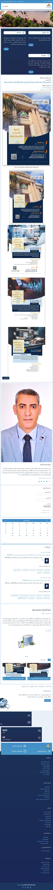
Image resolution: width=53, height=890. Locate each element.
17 (12, 530)
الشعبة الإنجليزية (14, 595)
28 (33, 535)
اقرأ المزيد (47, 700)
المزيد (31, 45)
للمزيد (48, 630)
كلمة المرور (48, 498)
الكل (49, 659)
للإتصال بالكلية (17, 746)
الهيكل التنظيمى (46, 766)
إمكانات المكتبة (46, 864)
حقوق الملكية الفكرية (44, 868)
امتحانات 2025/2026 (22, 598)
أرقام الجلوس (48, 816)
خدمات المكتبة (46, 870)
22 (26, 533)
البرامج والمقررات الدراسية (43, 795)
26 (47, 535)
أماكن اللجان (48, 818)
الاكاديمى (39, 572)
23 (19, 533)
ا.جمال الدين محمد (44, 552)
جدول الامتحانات (26, 570)
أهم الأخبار (45, 87)
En (15, 1)
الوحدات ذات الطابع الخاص (42, 841)
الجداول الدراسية (47, 812)
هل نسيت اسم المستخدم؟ (45, 512)
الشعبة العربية (46, 598)
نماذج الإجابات (48, 822)
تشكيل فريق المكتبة (45, 862)
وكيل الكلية (47, 787)
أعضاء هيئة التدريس (45, 850)
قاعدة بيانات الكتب (45, 866)
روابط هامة (48, 686)
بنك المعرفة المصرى (45, 872)
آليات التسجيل (46, 793)
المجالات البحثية (46, 768)
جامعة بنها (33, 570)
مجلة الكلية (47, 797)
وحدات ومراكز (25, 686)
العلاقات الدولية (17, 751)
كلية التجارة (47, 570)
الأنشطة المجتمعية (44, 843)
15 (26, 530)
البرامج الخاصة (43, 659)
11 (5, 528)
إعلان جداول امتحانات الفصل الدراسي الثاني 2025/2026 (36, 580)
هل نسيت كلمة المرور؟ (45, 510)
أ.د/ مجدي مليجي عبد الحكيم (45, 478)
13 (40, 530)
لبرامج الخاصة (39, 598)
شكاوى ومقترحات (45, 770)
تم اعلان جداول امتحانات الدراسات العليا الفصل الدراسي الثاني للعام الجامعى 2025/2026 (28, 555)
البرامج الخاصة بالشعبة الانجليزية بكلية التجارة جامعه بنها (27, 82)
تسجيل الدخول (21, 1)
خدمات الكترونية (33, 686)
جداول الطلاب (31, 598)
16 (19, 530)
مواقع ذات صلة (46, 774)
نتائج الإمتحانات (47, 824)
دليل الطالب (46, 791)
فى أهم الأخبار (41, 566)
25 (5, 533)
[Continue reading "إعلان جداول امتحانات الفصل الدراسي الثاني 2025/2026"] (47, 586)
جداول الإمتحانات (47, 814)
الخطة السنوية (45, 839)
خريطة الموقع (42, 751)
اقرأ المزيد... (5, 378)
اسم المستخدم (47, 492)
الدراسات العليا (40, 570)
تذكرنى (49, 503)
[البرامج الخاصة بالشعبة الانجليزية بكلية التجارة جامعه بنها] (26, 128)
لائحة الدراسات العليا (45, 789)
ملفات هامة (41, 686)
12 (47, 530)
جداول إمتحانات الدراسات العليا (42, 799)
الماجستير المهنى (17, 570)
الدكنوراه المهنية (46, 572)
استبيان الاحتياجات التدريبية (6, 1)
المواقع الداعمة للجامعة (44, 772)
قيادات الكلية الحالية (45, 761)
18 (5, 530)
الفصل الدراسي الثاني (24, 595)
